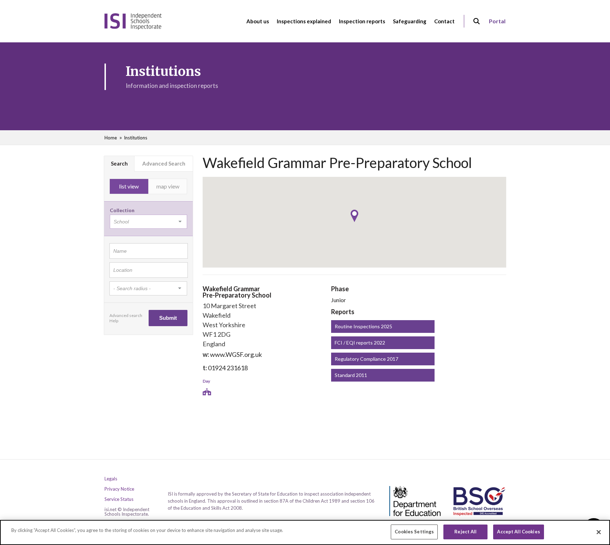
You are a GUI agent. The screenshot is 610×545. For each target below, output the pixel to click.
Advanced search (125, 315)
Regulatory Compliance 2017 (366, 359)
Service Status (118, 499)
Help (113, 320)
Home (110, 137)
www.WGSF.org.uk (236, 354)
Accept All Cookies (518, 531)
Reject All (465, 531)
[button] (354, 216)
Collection (122, 210)
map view (167, 186)
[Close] (598, 532)
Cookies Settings (414, 531)
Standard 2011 (351, 375)
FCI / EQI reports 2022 (360, 343)
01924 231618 (228, 368)
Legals (110, 479)
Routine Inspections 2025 (363, 326)
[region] (305, 532)
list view (129, 186)
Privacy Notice (119, 489)
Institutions (135, 137)
